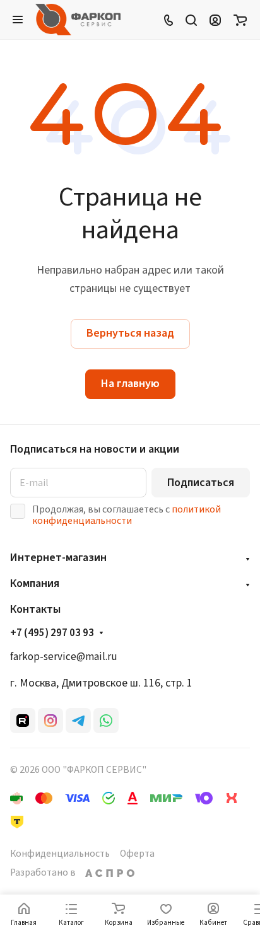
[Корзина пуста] (240, 19)
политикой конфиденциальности (126, 515)
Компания (34, 583)
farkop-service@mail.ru (63, 656)
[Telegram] (78, 720)
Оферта (137, 854)
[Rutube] (22, 720)
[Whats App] (106, 720)
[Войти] (215, 19)
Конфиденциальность (60, 854)
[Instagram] (50, 720)
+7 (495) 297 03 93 (52, 633)
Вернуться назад (130, 333)
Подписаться (200, 482)
